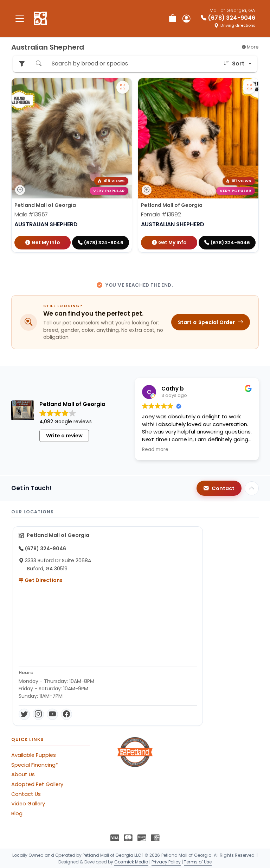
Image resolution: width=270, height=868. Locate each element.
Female (161, 214)
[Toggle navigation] (19, 18)
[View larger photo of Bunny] (249, 87)
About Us (23, 774)
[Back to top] (252, 488)
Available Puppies (33, 755)
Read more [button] (155, 449)
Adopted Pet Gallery (37, 784)
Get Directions (43, 580)
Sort (238, 63)
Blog (16, 813)
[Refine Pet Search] (22, 64)
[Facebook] (66, 714)
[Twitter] (24, 714)
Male (31, 214)
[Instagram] (38, 714)
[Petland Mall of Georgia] (40, 18)
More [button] (252, 47)
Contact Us (26, 794)
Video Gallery (28, 803)
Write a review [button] (64, 435)
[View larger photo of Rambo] (122, 87)
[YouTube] (52, 714)
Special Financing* (34, 764)
